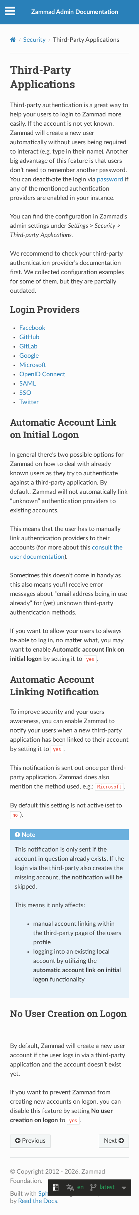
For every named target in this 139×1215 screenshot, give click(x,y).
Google (29, 356)
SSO (25, 393)
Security (34, 40)
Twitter (29, 402)
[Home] (13, 39)
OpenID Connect (42, 374)
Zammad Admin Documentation (74, 12)
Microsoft (32, 365)
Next (111, 1141)
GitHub (29, 337)
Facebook (32, 328)
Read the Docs (37, 1201)
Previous (33, 1141)
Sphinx (47, 1194)
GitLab (28, 346)
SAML (27, 384)
